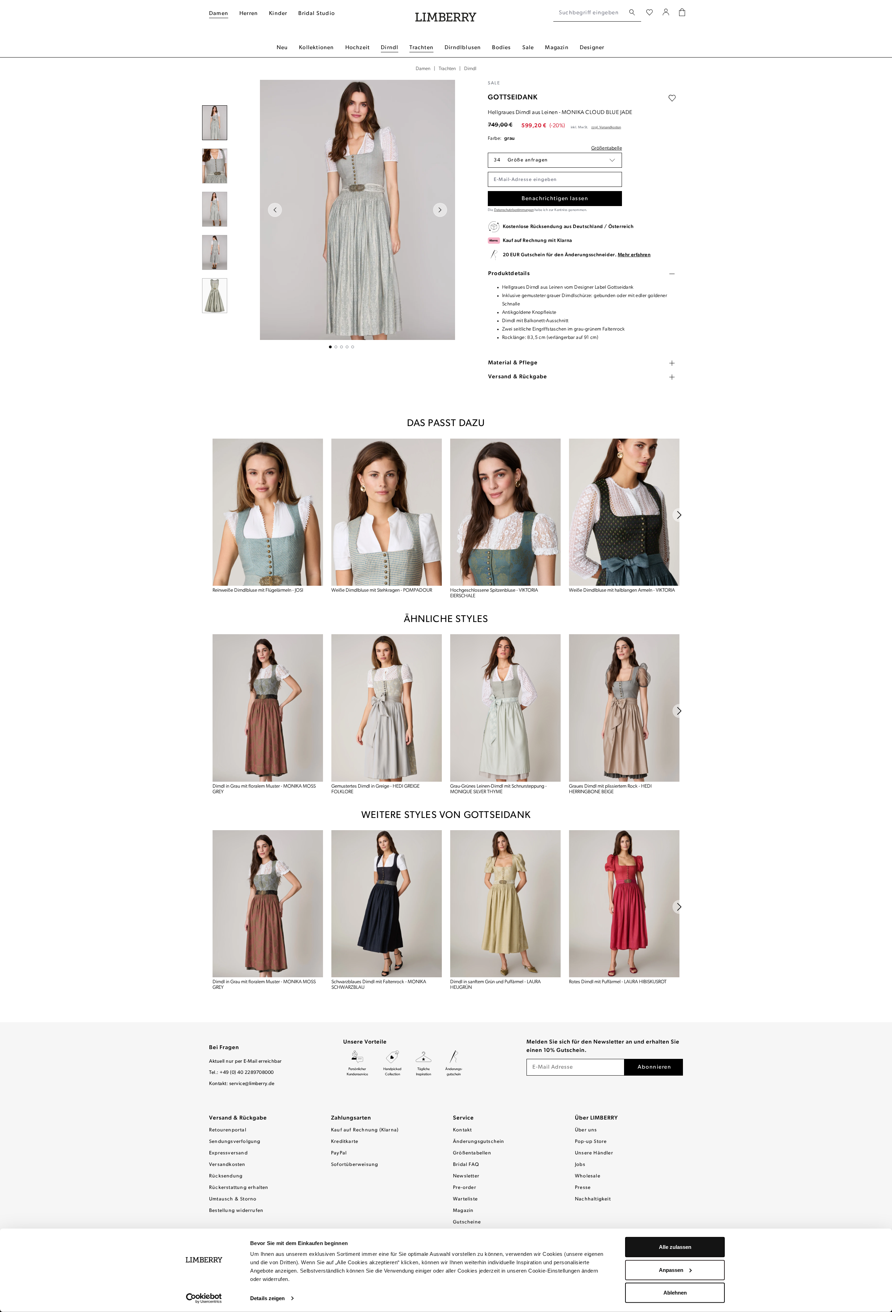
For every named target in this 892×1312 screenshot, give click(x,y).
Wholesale (587, 1176)
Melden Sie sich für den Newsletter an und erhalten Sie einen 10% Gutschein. (602, 1046)
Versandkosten (227, 1164)
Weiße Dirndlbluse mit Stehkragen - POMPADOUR (381, 590)
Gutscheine (467, 1222)
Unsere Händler (594, 1153)
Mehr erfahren (634, 255)
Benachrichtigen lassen (555, 199)
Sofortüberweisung (354, 1164)
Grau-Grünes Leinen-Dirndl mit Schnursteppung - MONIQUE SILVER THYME (498, 789)
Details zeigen (267, 1298)
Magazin (463, 1210)
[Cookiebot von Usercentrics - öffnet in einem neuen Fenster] (204, 1298)
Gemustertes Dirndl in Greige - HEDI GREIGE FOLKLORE (375, 789)
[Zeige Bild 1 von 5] (330, 347)
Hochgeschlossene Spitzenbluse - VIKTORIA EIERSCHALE (494, 593)
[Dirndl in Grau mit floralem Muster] (268, 708)
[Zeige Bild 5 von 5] (352, 347)
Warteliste (465, 1199)
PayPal (339, 1153)
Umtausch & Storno (232, 1199)
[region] (341, 214)
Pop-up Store (591, 1141)
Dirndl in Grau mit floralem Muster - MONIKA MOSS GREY (264, 789)
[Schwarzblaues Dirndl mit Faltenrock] (386, 904)
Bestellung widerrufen (236, 1210)
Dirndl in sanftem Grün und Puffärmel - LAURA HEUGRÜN (495, 984)
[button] (555, 160)
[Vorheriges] (275, 210)
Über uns (586, 1130)
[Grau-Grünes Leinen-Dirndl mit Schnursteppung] (505, 708)
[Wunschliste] (649, 13)
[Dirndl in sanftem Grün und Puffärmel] (505, 904)
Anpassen (671, 1270)
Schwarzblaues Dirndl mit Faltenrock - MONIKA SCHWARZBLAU (378, 984)
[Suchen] (632, 12)
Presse (583, 1187)
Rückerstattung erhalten (239, 1187)
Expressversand (228, 1153)
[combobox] (589, 13)
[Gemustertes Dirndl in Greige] (386, 708)
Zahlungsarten (351, 1118)
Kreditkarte (344, 1141)
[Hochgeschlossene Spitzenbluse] (505, 512)
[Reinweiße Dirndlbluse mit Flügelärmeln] (268, 512)
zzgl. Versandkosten (606, 127)
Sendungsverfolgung (235, 1141)
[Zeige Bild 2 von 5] (335, 347)
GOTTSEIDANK (513, 97)
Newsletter (466, 1176)
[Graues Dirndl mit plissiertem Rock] (624, 708)
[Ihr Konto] (666, 13)
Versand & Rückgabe (238, 1118)
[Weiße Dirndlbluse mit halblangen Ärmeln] (624, 512)
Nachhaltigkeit (593, 1199)
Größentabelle (606, 148)
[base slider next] (679, 515)
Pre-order (464, 1187)
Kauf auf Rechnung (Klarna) (365, 1130)
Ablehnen (675, 1293)
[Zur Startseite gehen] (445, 13)
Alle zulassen (675, 1247)
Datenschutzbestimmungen (514, 210)
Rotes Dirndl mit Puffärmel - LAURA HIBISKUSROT (618, 982)
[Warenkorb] (682, 13)
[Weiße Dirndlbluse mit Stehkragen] (386, 512)
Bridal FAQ (466, 1164)
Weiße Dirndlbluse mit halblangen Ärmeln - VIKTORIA (622, 590)
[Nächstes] (440, 210)
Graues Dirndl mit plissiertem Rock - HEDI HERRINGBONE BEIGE (610, 789)
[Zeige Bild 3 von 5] (341, 347)
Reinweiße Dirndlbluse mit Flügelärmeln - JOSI (258, 590)
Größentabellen (472, 1153)
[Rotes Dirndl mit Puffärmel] (624, 904)
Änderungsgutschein (479, 1141)
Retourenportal (227, 1130)
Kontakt (462, 1130)
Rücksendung (226, 1176)
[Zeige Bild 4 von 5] (347, 347)
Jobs (580, 1164)
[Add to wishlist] (672, 98)
